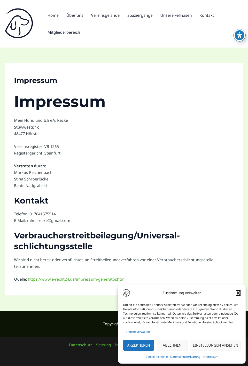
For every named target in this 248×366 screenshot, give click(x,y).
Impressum (210, 357)
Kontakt (207, 15)
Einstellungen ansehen (215, 345)
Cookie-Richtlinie (157, 357)
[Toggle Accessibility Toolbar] (239, 35)
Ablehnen (172, 345)
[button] (238, 293)
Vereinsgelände (105, 15)
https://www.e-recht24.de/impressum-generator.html (76, 279)
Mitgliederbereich (63, 32)
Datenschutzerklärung (185, 357)
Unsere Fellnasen (176, 15)
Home (53, 15)
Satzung (103, 345)
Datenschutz (80, 345)
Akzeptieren (138, 345)
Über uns (74, 15)
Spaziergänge (140, 15)
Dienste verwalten (137, 332)
